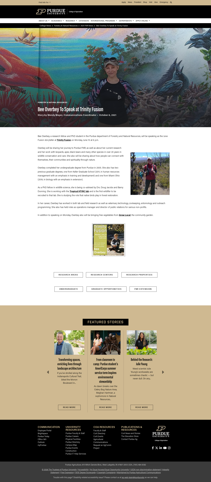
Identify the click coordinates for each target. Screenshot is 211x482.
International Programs (103, 20)
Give (156, 2)
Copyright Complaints (106, 473)
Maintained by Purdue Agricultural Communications (139, 473)
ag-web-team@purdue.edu (133, 478)
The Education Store (129, 436)
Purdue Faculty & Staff (75, 433)
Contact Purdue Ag (129, 439)
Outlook (41, 442)
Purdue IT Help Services (76, 454)
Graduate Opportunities (106, 289)
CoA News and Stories (130, 433)
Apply (124, 2)
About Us (43, 20)
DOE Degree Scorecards (85, 473)
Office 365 (42, 439)
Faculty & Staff (99, 431)
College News (45, 25)
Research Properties (139, 275)
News (130, 2)
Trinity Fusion (64, 140)
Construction (71, 451)
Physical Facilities (73, 439)
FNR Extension (143, 289)
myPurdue (42, 445)
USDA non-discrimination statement (145, 470)
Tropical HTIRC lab (79, 192)
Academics (56, 20)
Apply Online (142, 20)
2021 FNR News (87, 25)
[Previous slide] (48, 372)
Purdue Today (43, 437)
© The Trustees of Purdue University (59, 470)
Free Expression (67, 473)
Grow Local (125, 215)
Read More (69, 407)
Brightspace (43, 434)
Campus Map (71, 445)
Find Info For (44, 3)
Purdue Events (72, 448)
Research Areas (68, 275)
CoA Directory (99, 434)
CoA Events (98, 437)
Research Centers (102, 275)
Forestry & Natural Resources (66, 25)
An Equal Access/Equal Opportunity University (109, 470)
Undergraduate (68, 289)
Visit (150, 2)
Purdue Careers (72, 436)
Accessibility (83, 470)
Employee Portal (44, 431)
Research (70, 20)
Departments (125, 20)
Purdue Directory (73, 442)
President (137, 2)
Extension (84, 20)
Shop (145, 2)
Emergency (164, 2)
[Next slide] (163, 372)
